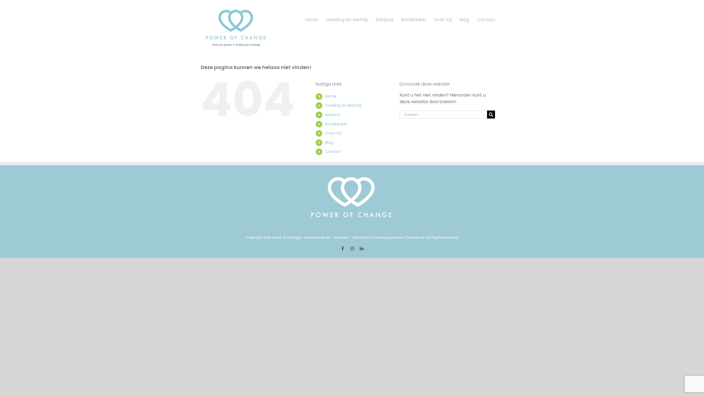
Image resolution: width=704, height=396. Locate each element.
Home (331, 96)
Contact (333, 151)
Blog (329, 142)
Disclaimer (415, 237)
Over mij (333, 133)
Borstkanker (336, 124)
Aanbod (332, 114)
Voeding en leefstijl (343, 105)
